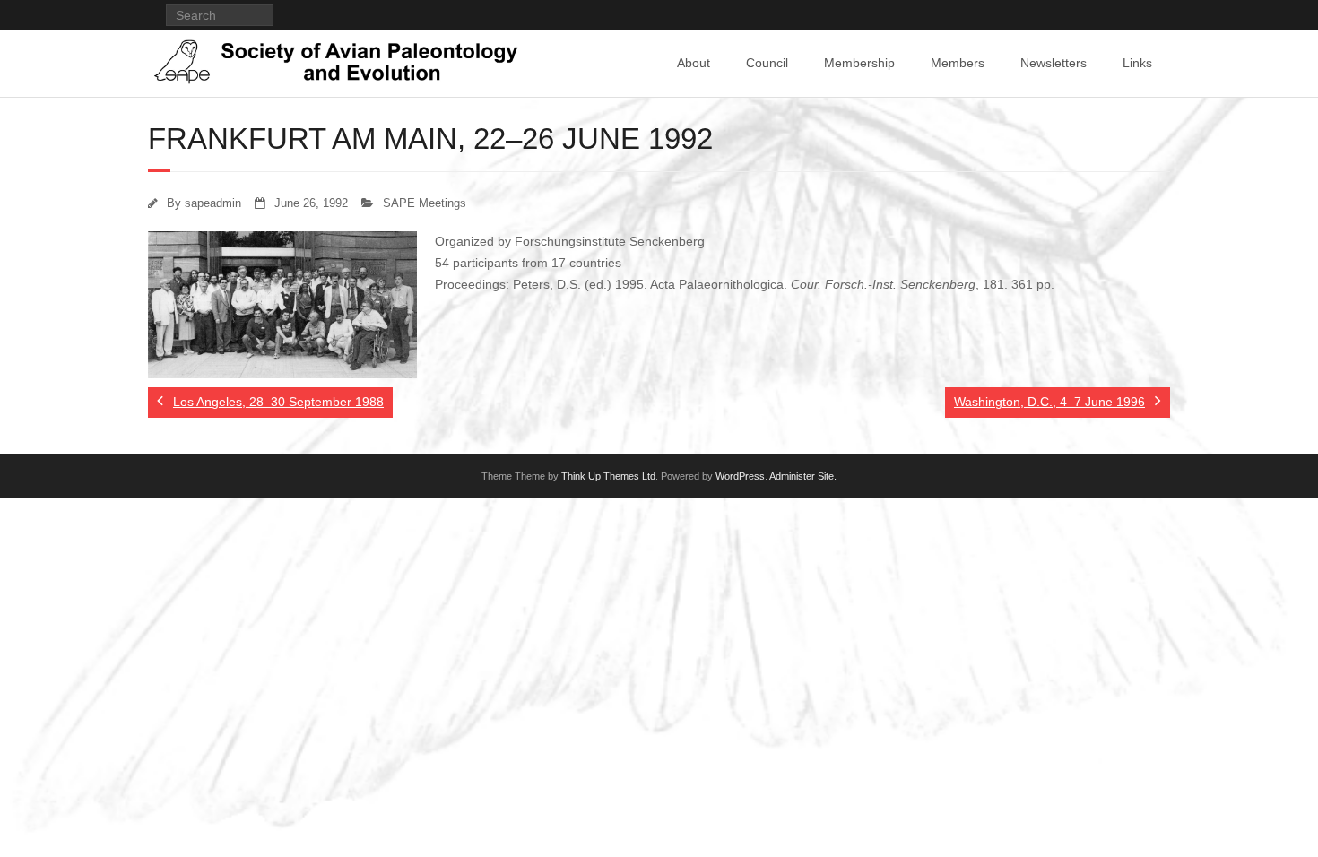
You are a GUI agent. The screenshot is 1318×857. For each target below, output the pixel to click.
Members (957, 63)
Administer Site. (803, 476)
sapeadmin (213, 203)
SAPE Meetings (424, 203)
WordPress (740, 476)
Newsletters (1053, 63)
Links (1137, 63)
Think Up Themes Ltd (608, 476)
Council (767, 63)
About (693, 63)
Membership (859, 63)
